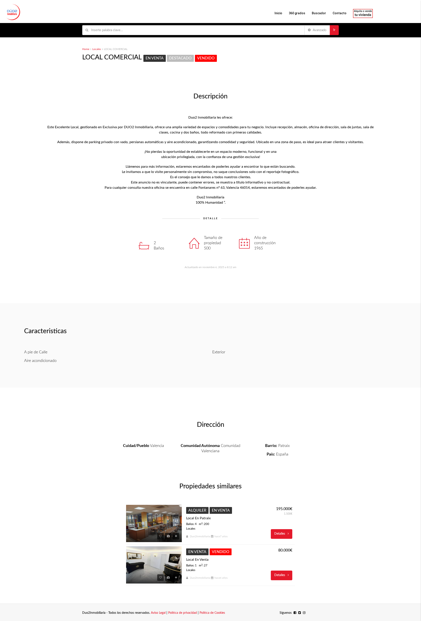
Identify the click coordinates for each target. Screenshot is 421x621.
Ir (334, 30)
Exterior (218, 352)
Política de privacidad (182, 612)
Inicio (278, 13)
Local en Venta (197, 559)
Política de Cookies (212, 612)
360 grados (297, 13)
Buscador (319, 13)
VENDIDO (206, 58)
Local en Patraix (198, 518)
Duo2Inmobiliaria (200, 536)
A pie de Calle (35, 352)
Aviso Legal (158, 612)
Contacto (339, 13)
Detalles (280, 533)
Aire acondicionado (40, 361)
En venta (155, 58)
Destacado (180, 58)
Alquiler (197, 510)
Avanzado (319, 30)
